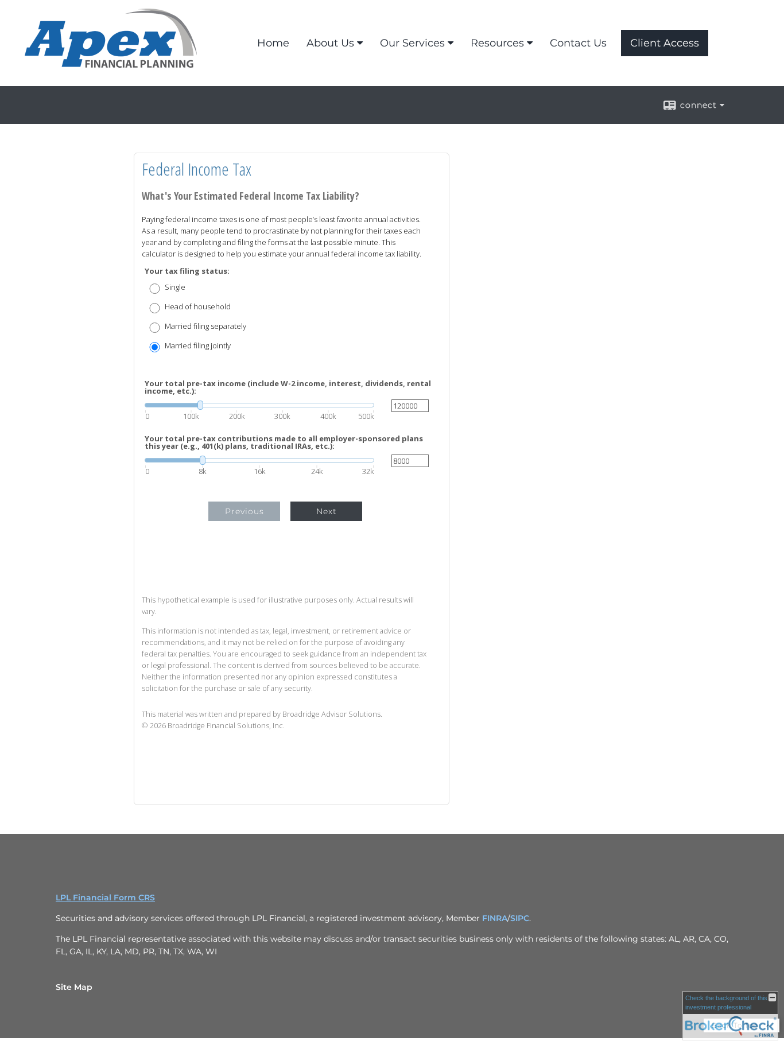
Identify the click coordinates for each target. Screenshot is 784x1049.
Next (326, 511)
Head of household (198, 306)
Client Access (664, 43)
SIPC (519, 918)
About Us (330, 43)
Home (273, 43)
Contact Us (578, 43)
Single (175, 287)
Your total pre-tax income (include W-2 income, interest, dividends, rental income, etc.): (288, 387)
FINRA (494, 918)
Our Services (412, 43)
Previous (244, 511)
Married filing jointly (198, 345)
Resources (497, 43)
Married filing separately (205, 326)
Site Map (74, 987)
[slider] (259, 405)
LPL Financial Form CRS (105, 897)
